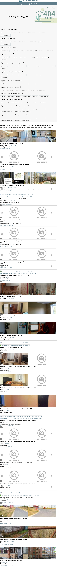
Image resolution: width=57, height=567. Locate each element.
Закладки (26, 3)
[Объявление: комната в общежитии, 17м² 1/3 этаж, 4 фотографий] (28, 295)
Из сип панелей (50, 66)
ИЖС (2, 83)
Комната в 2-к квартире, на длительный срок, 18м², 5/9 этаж (18, 420)
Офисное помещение (6, 109)
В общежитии (4, 50)
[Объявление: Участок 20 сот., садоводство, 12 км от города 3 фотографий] (28, 516)
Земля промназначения (21, 83)
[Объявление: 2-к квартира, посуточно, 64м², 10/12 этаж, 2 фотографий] (14, 218)
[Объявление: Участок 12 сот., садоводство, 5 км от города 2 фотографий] (28, 537)
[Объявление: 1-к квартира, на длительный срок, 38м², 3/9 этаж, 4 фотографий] (18, 271)
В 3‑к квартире (38, 50)
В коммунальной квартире (17, 50)
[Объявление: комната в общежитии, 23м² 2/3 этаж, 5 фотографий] (28, 334)
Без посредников (5, 35)
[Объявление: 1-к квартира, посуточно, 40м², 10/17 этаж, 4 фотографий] (14, 239)
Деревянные (41, 66)
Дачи (8, 66)
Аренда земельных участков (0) (11, 87)
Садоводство (10, 83)
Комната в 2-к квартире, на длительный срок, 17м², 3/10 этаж (18, 366)
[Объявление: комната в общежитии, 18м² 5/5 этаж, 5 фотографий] (28, 314)
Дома (2, 66)
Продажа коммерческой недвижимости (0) (15, 106)
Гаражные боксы (26, 96)
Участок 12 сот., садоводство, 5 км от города (13, 539)
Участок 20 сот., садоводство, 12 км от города (13, 518)
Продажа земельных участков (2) (11, 80)
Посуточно (42, 41)
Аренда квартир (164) (8, 38)
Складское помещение (6, 111)
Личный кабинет (35, 3)
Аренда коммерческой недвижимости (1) (14, 115)
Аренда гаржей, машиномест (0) (11, 99)
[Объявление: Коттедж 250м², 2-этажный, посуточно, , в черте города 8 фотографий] (19, 492)
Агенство (32, 83)
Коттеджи (14, 66)
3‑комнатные (22, 32)
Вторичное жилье (32, 32)
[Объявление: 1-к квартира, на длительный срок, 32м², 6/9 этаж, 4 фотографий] (14, 260)
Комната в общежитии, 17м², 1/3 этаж (11, 296)
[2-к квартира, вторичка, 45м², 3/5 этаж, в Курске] (14, 141)
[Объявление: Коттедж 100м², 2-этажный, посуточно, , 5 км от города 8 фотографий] (14, 461)
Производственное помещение (22, 111)
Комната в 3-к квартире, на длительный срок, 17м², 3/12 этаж (18, 387)
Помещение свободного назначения (35, 109)
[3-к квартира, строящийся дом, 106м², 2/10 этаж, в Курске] (14, 163)
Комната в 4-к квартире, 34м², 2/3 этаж (11, 347)
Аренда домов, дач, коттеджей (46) (12, 72)
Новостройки (42, 32)
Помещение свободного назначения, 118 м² (13, 560)
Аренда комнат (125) (7, 54)
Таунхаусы (22, 66)
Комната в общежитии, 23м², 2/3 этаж (11, 335)
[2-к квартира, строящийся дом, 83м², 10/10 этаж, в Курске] (17, 194)
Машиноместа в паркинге (14, 96)
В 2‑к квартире (29, 50)
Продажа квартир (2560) (9, 29)
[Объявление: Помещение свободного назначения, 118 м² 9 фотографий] (28, 558)
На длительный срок (32, 41)
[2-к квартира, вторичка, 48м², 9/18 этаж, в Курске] (14, 184)
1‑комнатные (4, 32)
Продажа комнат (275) (8, 47)
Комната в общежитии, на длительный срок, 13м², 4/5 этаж (17, 409)
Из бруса (3, 68)
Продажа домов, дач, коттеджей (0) (12, 63)
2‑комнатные (13, 32)
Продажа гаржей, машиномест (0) (12, 93)
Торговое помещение (19, 109)
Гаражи (3, 96)
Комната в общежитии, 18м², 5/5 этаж (11, 316)
